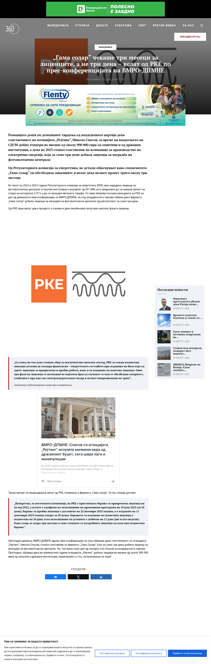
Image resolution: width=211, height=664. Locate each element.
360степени (93, 79)
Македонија (105, 47)
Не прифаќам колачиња (149, 653)
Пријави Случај (190, 36)
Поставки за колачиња (112, 653)
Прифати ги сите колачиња (187, 653)
